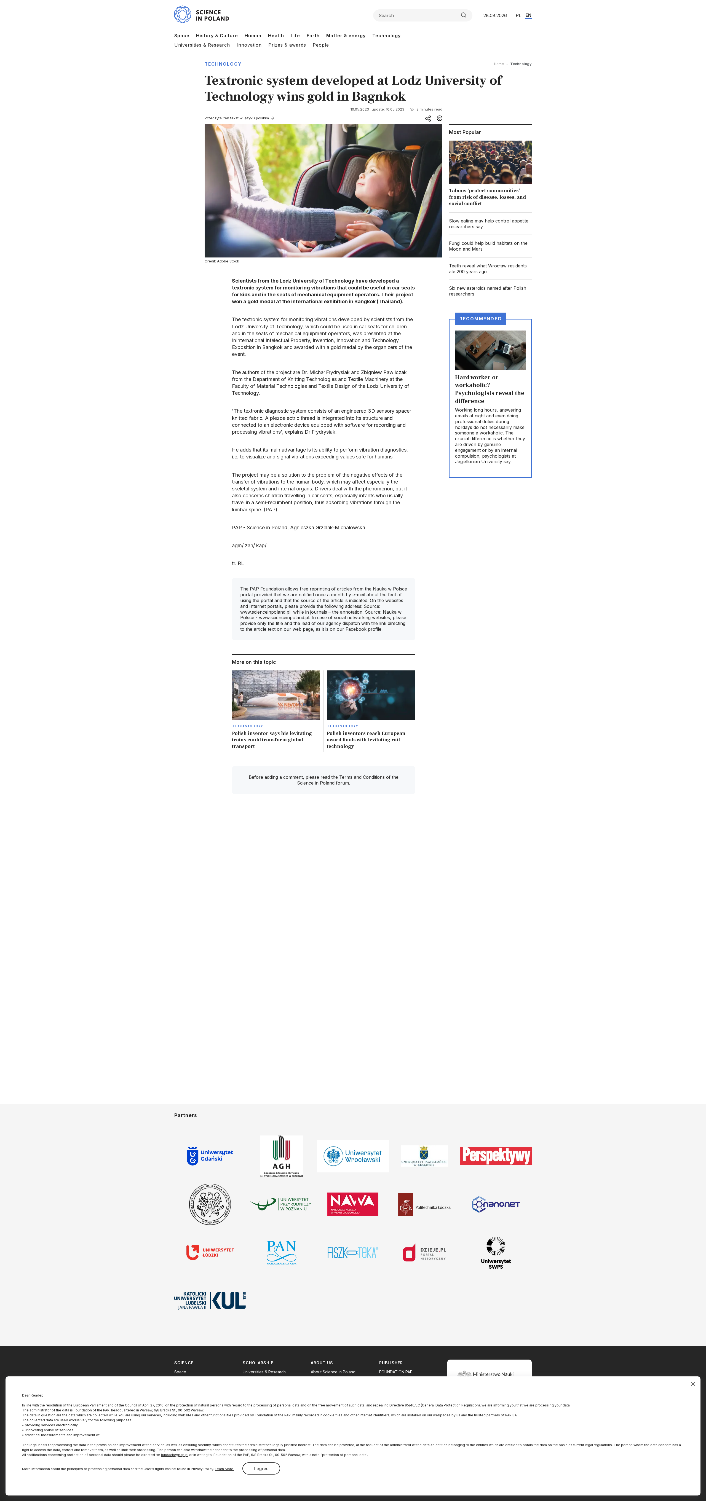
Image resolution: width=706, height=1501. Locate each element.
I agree (261, 1468)
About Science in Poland (333, 1372)
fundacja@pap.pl (174, 1455)
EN (528, 15)
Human (253, 35)
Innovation (249, 45)
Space (181, 35)
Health (276, 35)
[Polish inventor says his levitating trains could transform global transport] (276, 711)
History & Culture (217, 35)
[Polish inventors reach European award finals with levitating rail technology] (371, 711)
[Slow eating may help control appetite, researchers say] (490, 224)
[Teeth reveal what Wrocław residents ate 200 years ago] (490, 269)
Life (295, 35)
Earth (313, 35)
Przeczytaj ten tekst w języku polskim (237, 118)
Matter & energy (346, 35)
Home (499, 63)
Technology (386, 35)
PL (518, 15)
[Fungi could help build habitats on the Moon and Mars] (490, 246)
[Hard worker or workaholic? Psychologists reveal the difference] (490, 398)
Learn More (224, 1469)
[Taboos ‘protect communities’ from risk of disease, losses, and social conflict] (490, 175)
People (321, 45)
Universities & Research (202, 45)
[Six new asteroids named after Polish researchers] (490, 291)
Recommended (480, 318)
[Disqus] (323, 877)
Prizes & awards (287, 45)
